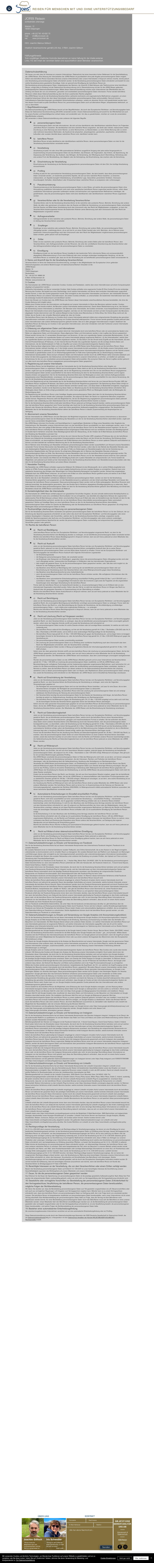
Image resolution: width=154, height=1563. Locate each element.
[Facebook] (120, 1547)
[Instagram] (125, 1547)
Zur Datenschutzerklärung (25, 1560)
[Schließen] (151, 1558)
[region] (33, 1536)
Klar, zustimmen (141, 1558)
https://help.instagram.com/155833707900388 (112, 1059)
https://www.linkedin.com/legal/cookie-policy (40, 1120)
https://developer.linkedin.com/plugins (92, 1083)
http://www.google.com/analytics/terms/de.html (46, 1008)
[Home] (9, 8)
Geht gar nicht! (125, 1558)
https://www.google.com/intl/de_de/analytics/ (41, 1010)
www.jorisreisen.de (40, 38)
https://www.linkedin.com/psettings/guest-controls (57, 1113)
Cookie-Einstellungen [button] (108, 1558)
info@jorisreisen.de (40, 36)
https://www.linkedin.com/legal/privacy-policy (41, 1122)
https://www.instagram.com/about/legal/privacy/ (45, 1061)
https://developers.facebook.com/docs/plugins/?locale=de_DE (47, 876)
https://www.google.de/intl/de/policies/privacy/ (110, 1006)
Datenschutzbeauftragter (37, 1217)
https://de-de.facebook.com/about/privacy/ (82, 904)
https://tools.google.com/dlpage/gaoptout (81, 991)
